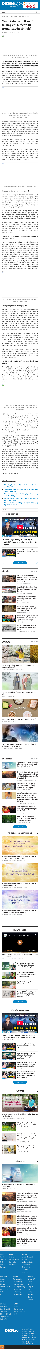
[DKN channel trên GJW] (32, 3)
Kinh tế (2, 1257)
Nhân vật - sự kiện (6, 959)
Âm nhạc (2, 1279)
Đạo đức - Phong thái (27, 1257)
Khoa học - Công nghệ (9, 16)
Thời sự (19, 603)
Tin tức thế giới (12, 1257)
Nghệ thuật (25, 1272)
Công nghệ (16, 1306)
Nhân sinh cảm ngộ (27, 1259)
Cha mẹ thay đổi (17, 1289)
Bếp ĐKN (4, 721)
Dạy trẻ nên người (17, 1292)
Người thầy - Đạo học (18, 1284)
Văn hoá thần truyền (22, 780)
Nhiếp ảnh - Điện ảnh (5, 1287)
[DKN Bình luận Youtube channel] (30, 6)
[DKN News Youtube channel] (27, 6)
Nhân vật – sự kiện (20, 929)
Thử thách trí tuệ (17, 1279)
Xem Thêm (20, 562)
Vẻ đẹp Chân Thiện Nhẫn (8, 669)
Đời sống (4, 696)
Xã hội (1, 1262)
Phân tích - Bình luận (14, 1259)
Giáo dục (16, 1276)
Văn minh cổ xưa (4, 1289)
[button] (37, 563)
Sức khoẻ (30, 1299)
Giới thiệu (25, 1342)
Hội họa (2, 1282)
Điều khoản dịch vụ (27, 1343)
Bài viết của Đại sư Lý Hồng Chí (20, 833)
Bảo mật (24, 1345)
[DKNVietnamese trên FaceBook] (26, 3)
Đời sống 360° (32, 1279)
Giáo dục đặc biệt (17, 1282)
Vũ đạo (2, 1294)
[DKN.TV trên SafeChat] (24, 3)
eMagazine (20, 1091)
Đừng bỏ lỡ (20, 1161)
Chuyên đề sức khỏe (5, 1309)
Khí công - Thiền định (5, 1314)
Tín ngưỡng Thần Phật (7, 748)
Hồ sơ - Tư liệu (12, 1262)
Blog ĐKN (30, 1294)
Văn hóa (19, 822)
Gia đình (30, 1282)
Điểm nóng (19, 583)
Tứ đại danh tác (26, 1267)
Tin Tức (4, 1039)
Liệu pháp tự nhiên (4, 1316)
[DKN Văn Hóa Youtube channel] (34, 6)
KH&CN (16, 1304)
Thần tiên (18, 510)
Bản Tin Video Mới (22, 1010)
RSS (30, 1342)
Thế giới (19, 612)
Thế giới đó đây (12, 1264)
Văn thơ (2, 1292)
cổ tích (12, 510)
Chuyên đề (25, 1270)
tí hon (24, 510)
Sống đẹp (30, 1287)
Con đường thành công (19, 1287)
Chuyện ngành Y (4, 1311)
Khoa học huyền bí (25, 16)
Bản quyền (32, 1345)
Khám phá (19, 622)
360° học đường (17, 1294)
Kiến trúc (2, 1284)
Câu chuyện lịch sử (22, 631)
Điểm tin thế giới (21, 593)
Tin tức (15, 1314)
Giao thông (3, 1267)
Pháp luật (2, 1264)
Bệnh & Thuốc (3, 1306)
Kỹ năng (30, 1292)
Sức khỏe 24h (3, 1319)
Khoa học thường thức (19, 1311)
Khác (18, 1142)
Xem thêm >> (34, 571)
